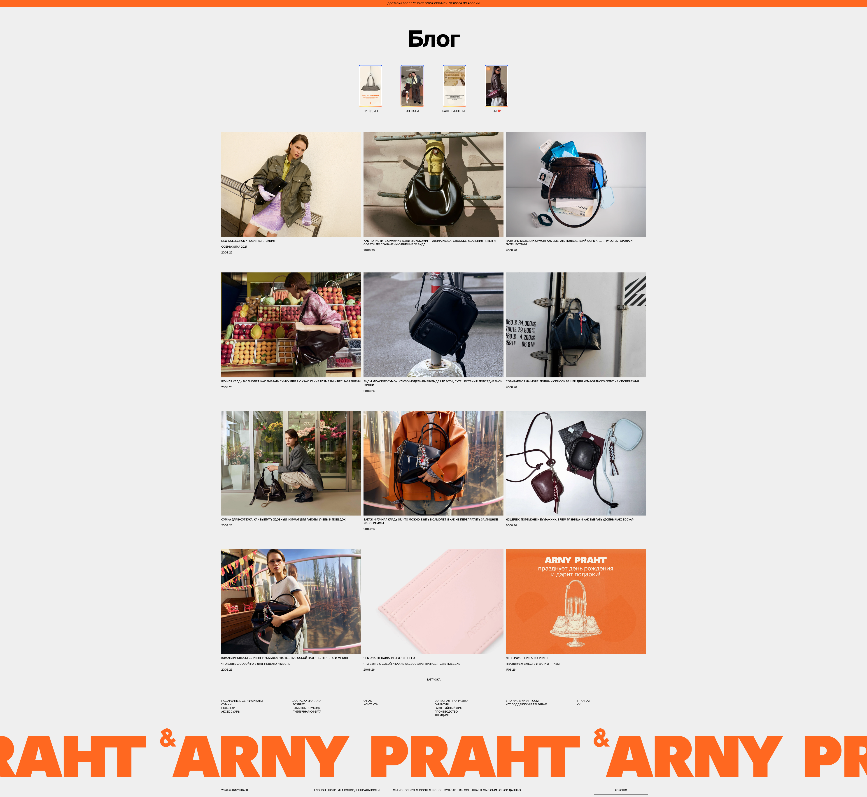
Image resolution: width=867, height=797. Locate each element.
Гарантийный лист (449, 707)
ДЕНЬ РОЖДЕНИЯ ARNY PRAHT (527, 657)
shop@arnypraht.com (522, 700)
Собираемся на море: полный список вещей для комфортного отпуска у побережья (572, 381)
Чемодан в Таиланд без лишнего (389, 657)
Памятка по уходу (306, 707)
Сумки (226, 704)
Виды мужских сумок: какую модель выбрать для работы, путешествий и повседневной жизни (433, 383)
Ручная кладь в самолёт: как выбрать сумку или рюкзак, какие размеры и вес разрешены (291, 381)
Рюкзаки (228, 707)
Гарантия (442, 704)
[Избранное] (834, 14)
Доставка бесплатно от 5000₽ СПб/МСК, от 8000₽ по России (433, 3)
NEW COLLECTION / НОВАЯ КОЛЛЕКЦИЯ (248, 240)
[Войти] (848, 13)
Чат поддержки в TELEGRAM (526, 704)
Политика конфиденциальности (354, 790)
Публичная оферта (306, 711)
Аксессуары (230, 711)
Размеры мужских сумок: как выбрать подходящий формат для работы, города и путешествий (569, 242)
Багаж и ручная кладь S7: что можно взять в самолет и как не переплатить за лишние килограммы (431, 521)
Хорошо (621, 790)
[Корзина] (860, 13)
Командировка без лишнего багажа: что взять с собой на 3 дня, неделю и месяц (284, 657)
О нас (368, 700)
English (320, 790)
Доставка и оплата (306, 700)
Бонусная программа (451, 700)
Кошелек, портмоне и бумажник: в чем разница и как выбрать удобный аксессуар (570, 519)
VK (578, 704)
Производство (446, 711)
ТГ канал (583, 700)
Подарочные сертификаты (242, 700)
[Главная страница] (433, 13)
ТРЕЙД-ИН (442, 715)
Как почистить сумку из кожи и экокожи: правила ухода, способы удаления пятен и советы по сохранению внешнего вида (430, 242)
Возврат (298, 704)
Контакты (371, 704)
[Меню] (7, 13)
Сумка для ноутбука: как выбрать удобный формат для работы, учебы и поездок (283, 519)
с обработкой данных (504, 790)
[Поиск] (19, 13)
